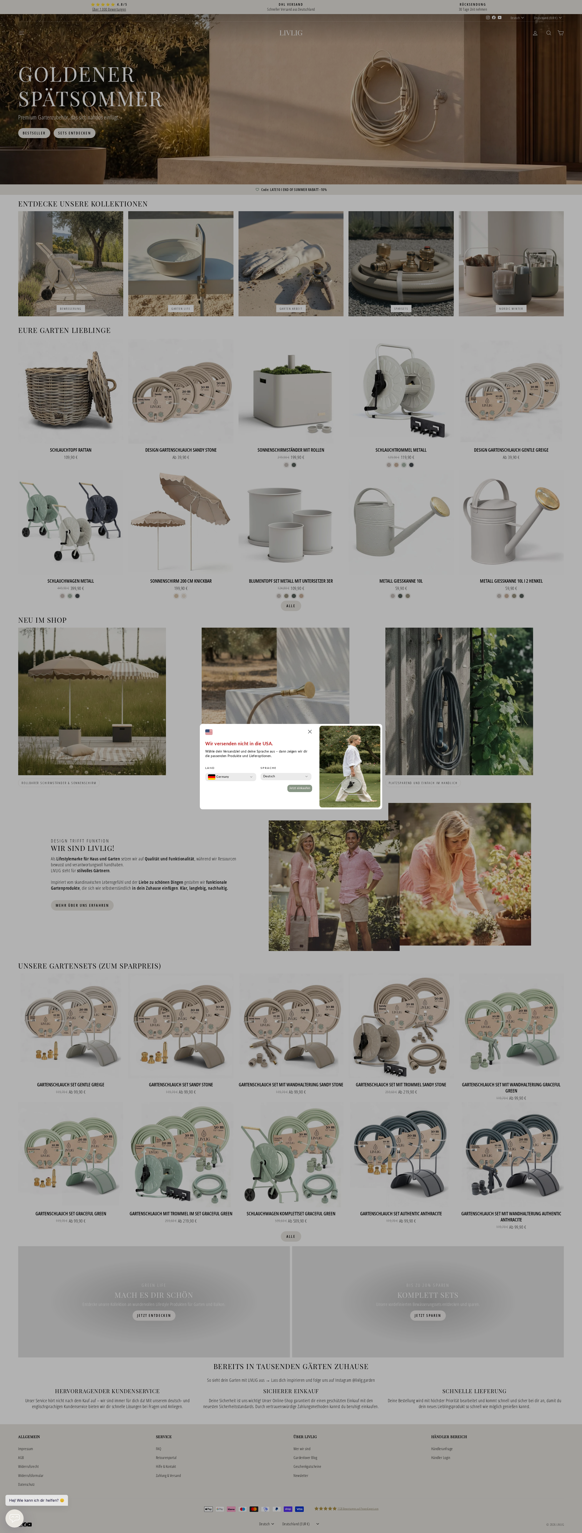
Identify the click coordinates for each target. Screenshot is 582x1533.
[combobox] (218, 777)
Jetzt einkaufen (299, 788)
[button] (310, 732)
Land (210, 768)
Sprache (269, 768)
